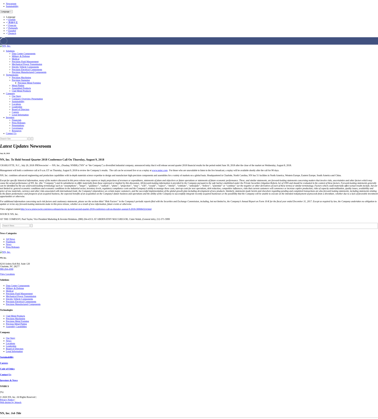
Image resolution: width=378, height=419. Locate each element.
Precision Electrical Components (27, 69)
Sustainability (12, 6)
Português (13, 28)
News (8, 244)
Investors (10, 117)
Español (12, 30)
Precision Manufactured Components (29, 72)
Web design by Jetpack (10, 402)
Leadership (17, 107)
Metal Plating (18, 85)
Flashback (10, 241)
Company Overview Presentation (27, 99)
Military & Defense (21, 56)
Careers (15, 112)
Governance (17, 128)
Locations (16, 104)
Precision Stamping (21, 80)
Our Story (16, 96)
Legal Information (20, 115)
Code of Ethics (7, 369)
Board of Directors (20, 109)
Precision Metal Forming (29, 83)
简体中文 (13, 22)
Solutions (10, 51)
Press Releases (18, 122)
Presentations (18, 125)
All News (10, 239)
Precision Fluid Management (25, 61)
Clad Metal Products (21, 91)
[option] (192, 19)
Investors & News (9, 380)
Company (10, 93)
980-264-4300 (6, 269)
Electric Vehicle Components (25, 67)
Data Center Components (23, 53)
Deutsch (12, 33)
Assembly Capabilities (16, 326)
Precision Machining (21, 77)
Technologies (12, 75)
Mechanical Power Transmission (27, 64)
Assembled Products (21, 88)
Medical (15, 59)
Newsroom (11, 3)
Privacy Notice (7, 399)
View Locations (7, 274)
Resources (16, 130)
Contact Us (11, 133)
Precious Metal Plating (16, 324)
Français (12, 25)
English (12, 19)
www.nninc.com (159, 170)
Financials (16, 120)
